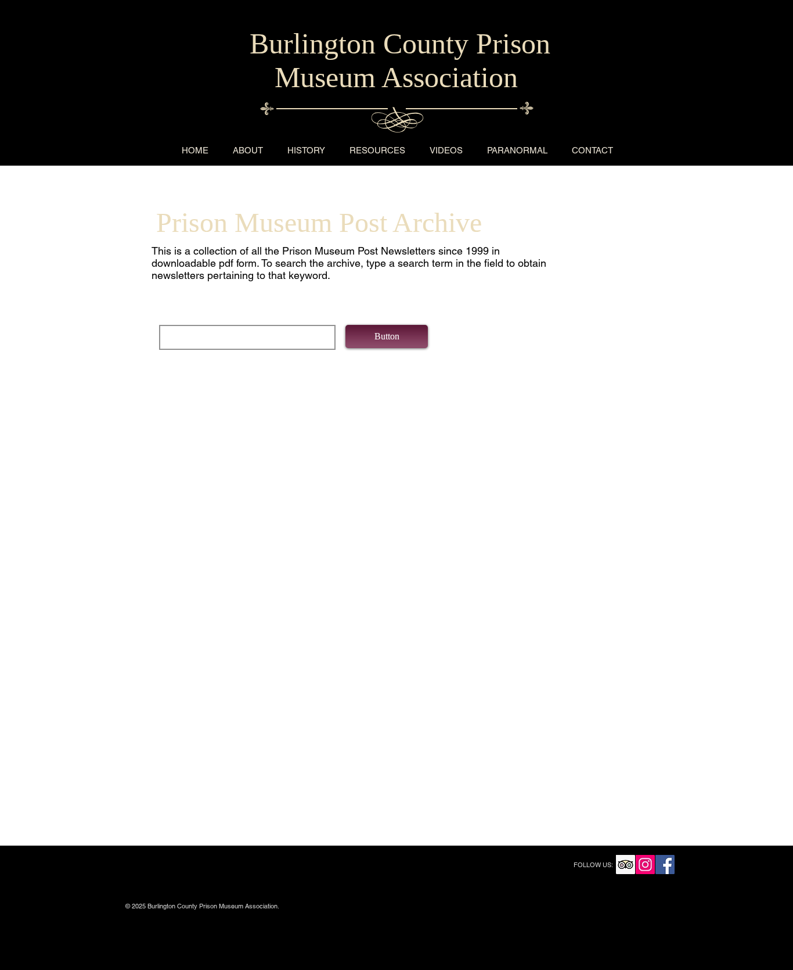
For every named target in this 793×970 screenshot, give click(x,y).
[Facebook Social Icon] (665, 864)
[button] (386, 336)
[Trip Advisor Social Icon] (625, 864)
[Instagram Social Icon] (645, 864)
